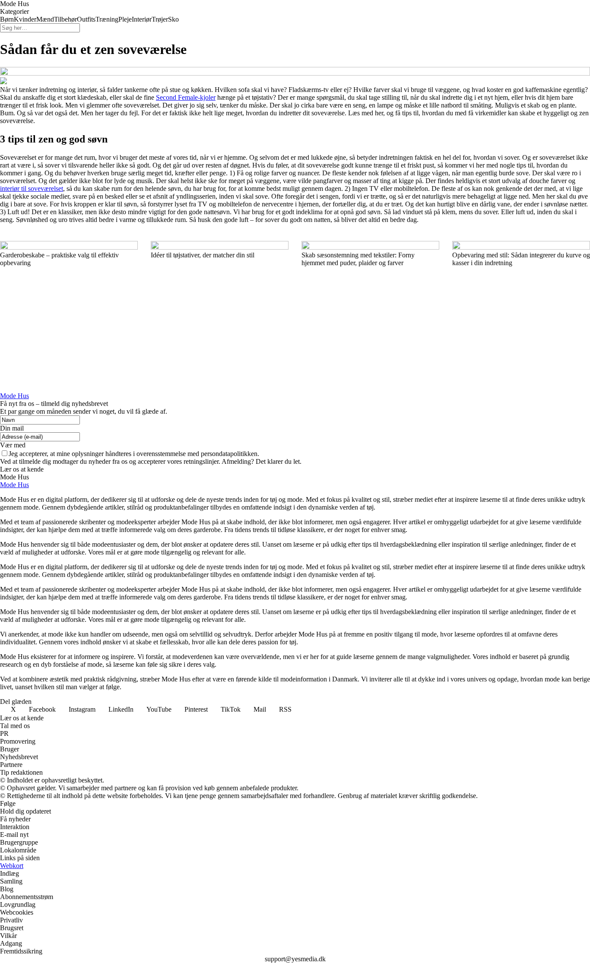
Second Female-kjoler (186, 97)
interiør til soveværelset (31, 188)
